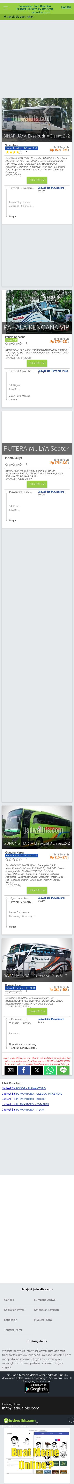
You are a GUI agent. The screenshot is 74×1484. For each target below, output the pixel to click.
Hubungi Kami (43, 1319)
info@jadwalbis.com (20, 1408)
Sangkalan (10, 1319)
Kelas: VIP (11, 340)
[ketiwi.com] (37, 1482)
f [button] (23, 1067)
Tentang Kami (13, 1329)
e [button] (11, 1067)
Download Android (37, 1395)
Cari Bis (66, 7)
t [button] (37, 1067)
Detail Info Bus (37, 180)
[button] (5, 8)
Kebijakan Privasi (14, 1309)
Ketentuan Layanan (46, 1309)
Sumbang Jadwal (45, 1299)
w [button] (50, 1067)
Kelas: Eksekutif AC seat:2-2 (21, 855)
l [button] (63, 1067)
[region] (37, 65)
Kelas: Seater (13, 460)
